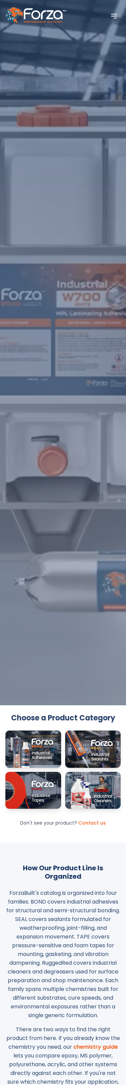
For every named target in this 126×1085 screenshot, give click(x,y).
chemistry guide (95, 1047)
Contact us (92, 823)
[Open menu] (114, 16)
